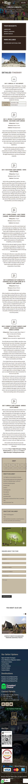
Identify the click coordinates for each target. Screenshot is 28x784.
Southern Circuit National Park (9, 679)
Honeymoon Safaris (6, 662)
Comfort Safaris (5, 668)
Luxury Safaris (5, 664)
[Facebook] (3, 704)
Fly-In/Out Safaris (6, 666)
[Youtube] (11, 704)
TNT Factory (17, 778)
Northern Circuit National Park (9, 677)
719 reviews (7, 756)
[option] (14, 60)
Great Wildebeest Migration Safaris (10, 660)
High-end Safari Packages (8, 658)
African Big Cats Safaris (7, 753)
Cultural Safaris (5, 670)
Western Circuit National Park (9, 681)
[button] (13, 2)
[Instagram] (7, 704)
